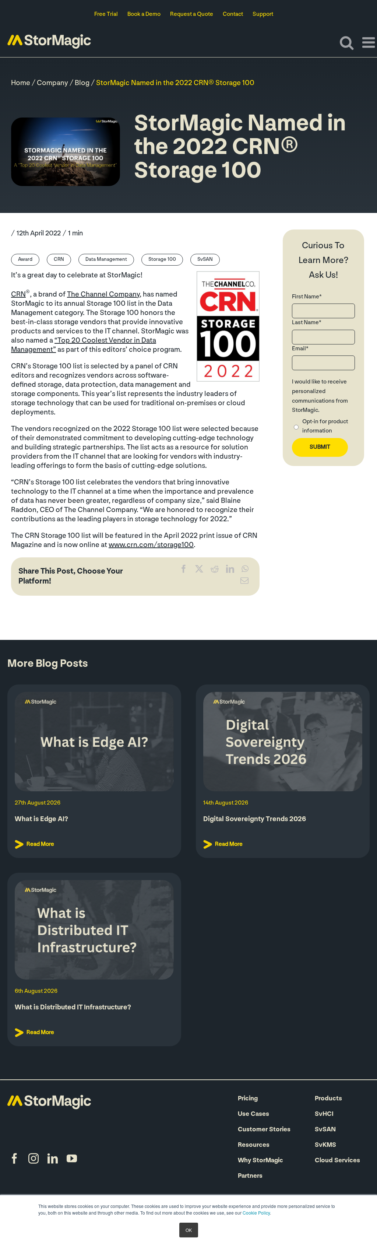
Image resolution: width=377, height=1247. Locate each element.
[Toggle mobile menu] (369, 42)
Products (328, 1099)
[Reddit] (214, 571)
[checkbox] (323, 427)
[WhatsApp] (245, 571)
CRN (59, 259)
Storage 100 (162, 259)
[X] (199, 571)
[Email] (244, 582)
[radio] (323, 427)
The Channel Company (103, 294)
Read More (40, 844)
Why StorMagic (260, 1160)
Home (20, 83)
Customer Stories (264, 1130)
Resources (253, 1145)
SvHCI (324, 1114)
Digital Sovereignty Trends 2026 (254, 819)
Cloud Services (337, 1160)
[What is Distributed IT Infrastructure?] (94, 930)
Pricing (248, 1099)
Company (52, 83)
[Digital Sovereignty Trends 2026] (282, 741)
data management (106, 259)
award (25, 259)
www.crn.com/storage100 (151, 545)
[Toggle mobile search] (346, 42)
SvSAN (205, 259)
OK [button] (189, 1230)
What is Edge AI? (41, 819)
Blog (82, 83)
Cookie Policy (256, 1212)
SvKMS (325, 1145)
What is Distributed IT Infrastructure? (73, 1007)
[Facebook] (183, 571)
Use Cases (253, 1114)
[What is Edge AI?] (94, 741)
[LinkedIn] (230, 571)
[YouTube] (72, 1158)
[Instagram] (33, 1158)
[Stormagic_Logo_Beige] (49, 1098)
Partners (250, 1176)
